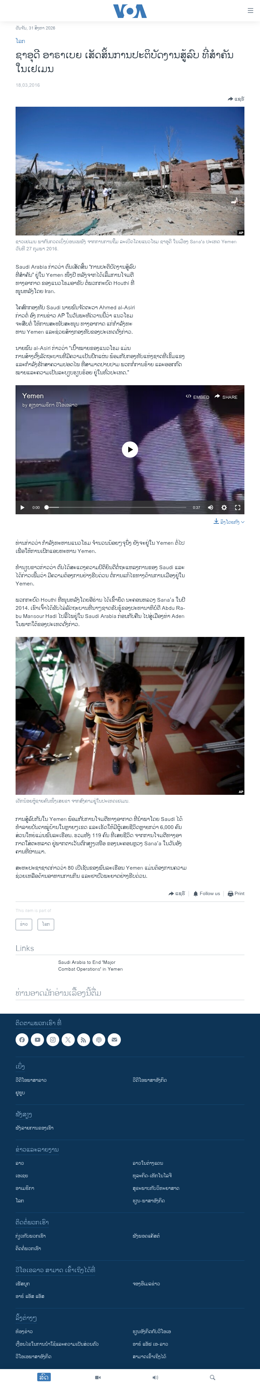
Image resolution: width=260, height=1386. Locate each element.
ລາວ (20, 1163)
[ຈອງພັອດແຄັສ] (114, 1039)
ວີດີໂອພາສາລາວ (31, 1080)
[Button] (236, 99)
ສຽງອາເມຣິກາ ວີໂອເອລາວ (53, 405)
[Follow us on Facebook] (22, 1039)
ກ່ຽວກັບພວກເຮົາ (31, 1236)
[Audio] (155, 1377)
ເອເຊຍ (22, 1175)
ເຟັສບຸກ (23, 1283)
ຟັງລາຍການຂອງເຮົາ (34, 1128)
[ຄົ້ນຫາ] (212, 1377)
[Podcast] (98, 1039)
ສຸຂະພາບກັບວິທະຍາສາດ (156, 1188)
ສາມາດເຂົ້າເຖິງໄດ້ (149, 1356)
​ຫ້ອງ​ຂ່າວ (24, 1331)
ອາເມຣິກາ (25, 1188)
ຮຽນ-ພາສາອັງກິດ (149, 1200)
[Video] (98, 1377)
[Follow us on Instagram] (52, 1039)
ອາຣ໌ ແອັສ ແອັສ (30, 1296)
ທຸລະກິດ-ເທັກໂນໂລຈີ (152, 1175)
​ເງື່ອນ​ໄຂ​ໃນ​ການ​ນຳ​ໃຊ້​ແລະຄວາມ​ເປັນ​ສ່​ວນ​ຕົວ (57, 1344)
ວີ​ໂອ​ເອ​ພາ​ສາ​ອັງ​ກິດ (33, 1356)
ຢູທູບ (20, 1092)
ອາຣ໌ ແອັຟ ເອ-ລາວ (150, 1344)
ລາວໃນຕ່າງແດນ (148, 1163)
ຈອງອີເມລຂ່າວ (146, 1283)
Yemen (33, 396)
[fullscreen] (237, 507)
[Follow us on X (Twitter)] (68, 1039)
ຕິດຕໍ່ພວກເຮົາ (28, 1248)
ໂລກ (20, 41)
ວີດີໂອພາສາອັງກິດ (150, 1080)
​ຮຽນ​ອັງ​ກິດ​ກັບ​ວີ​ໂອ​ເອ (152, 1331)
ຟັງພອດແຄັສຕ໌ (146, 1236)
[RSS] (83, 1039)
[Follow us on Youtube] (37, 1039)
